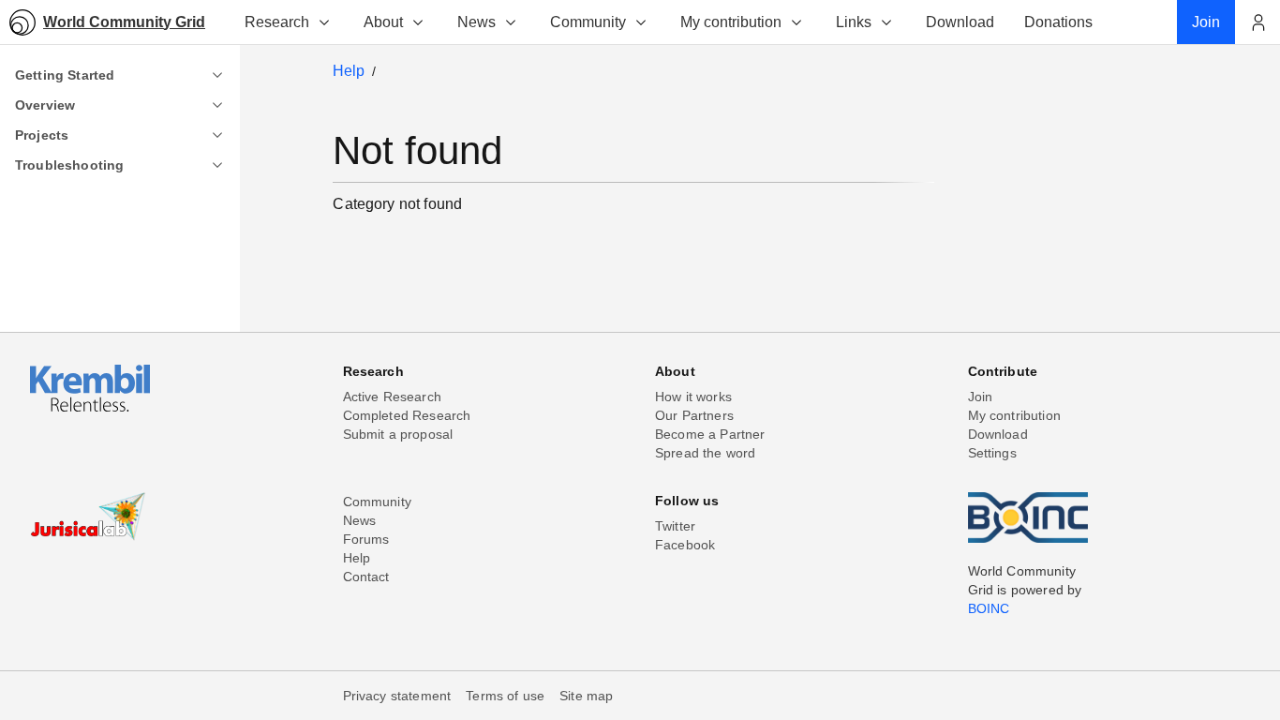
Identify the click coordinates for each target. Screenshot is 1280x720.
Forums (366, 539)
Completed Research (407, 415)
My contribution (730, 22)
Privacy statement (397, 695)
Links (853, 22)
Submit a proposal (398, 434)
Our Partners (694, 415)
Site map (586, 695)
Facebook (685, 544)
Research (277, 22)
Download (998, 434)
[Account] (1257, 22)
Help (349, 71)
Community (588, 22)
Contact (366, 576)
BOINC (989, 608)
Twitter (675, 525)
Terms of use (505, 695)
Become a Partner (710, 434)
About (383, 22)
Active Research (392, 396)
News (476, 22)
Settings (992, 452)
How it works (693, 396)
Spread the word (705, 452)
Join (980, 396)
